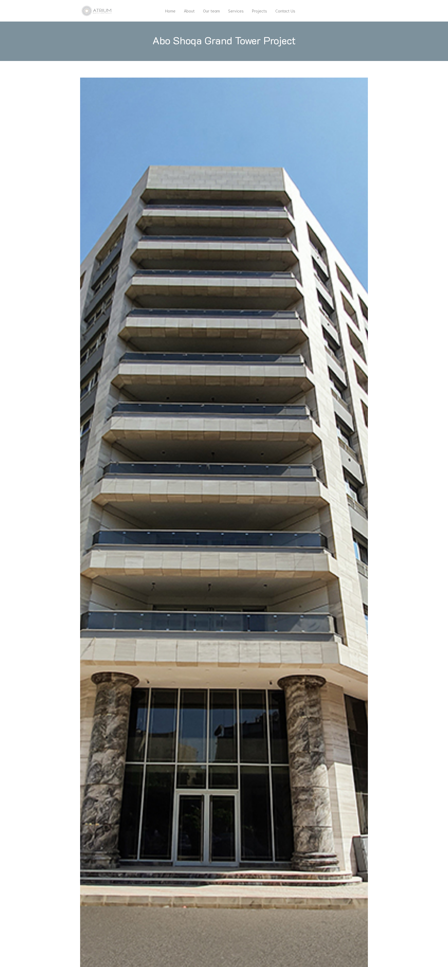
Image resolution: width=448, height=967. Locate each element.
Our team (211, 10)
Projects (259, 10)
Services (236, 10)
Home (170, 10)
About (189, 10)
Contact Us (285, 10)
